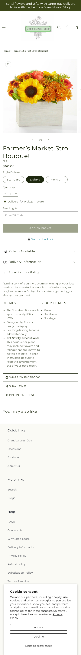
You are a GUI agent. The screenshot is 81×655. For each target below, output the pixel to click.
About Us (14, 466)
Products (14, 457)
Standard (13, 179)
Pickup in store (34, 201)
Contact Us (15, 530)
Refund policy (17, 564)
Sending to (16, 208)
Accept (38, 627)
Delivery (13, 201)
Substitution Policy (20, 572)
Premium (57, 179)
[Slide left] (32, 140)
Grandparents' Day (20, 440)
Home (6, 50)
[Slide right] (49, 140)
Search (12, 489)
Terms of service (18, 581)
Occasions (14, 449)
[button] (59, 27)
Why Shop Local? (19, 539)
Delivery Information (21, 547)
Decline (39, 636)
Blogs (11, 498)
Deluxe (35, 179)
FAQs (11, 521)
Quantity (9, 187)
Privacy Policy (17, 555)
